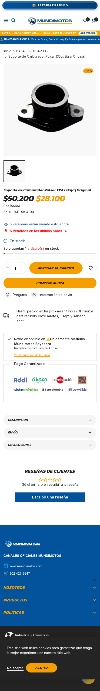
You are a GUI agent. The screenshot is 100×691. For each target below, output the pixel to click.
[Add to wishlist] (91, 268)
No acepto (15, 668)
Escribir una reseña (50, 497)
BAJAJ (15, 206)
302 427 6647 (20, 573)
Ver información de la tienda (32, 355)
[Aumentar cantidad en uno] (23, 268)
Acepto (41, 667)
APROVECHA (79, 33)
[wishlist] (85, 20)
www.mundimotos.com (26, 566)
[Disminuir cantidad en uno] (7, 268)
